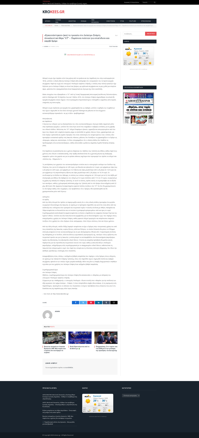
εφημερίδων (143, 125)
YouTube (132, 21)
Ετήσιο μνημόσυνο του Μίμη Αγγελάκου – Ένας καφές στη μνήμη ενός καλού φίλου (59, 411)
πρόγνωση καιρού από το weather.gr (138, 69)
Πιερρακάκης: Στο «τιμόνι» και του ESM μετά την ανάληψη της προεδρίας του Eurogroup (106, 348)
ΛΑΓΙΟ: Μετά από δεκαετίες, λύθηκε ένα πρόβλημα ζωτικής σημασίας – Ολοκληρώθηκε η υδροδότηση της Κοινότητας (65, 3)
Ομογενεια (110, 21)
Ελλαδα (83, 21)
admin (46, 46)
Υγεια (122, 21)
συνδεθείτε (69, 367)
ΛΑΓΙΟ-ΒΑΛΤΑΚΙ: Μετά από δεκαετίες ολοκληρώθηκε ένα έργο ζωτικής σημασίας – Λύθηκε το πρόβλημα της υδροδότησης (59, 397)
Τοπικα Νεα (58, 21)
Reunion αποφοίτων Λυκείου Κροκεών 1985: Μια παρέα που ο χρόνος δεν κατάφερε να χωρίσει (55, 349)
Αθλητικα (72, 21)
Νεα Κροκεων (95, 21)
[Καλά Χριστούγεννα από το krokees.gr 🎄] (80, 338)
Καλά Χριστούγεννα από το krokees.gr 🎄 (79, 347)
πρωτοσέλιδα (135, 125)
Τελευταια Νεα (113, 46)
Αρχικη (47, 21)
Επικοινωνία (146, 21)
